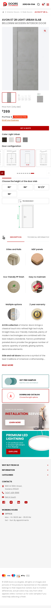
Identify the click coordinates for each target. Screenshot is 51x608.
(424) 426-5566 (29, 4)
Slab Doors (27, 12)
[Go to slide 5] (25, 173)
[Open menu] (48, 4)
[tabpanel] (25, 307)
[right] (48, 173)
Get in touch (10, 497)
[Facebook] (4, 502)
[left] (2, 173)
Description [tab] (15, 237)
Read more (7, 365)
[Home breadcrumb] (3, 12)
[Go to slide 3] (40, 97)
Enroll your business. (10, 120)
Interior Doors (13, 12)
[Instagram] (11, 502)
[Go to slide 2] (24, 97)
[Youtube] (26, 502)
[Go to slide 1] (9, 97)
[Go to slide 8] (32, 173)
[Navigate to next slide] (45, 58)
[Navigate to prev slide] (5, 58)
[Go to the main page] (10, 4)
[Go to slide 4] (23, 173)
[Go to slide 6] (27, 173)
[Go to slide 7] (29, 173)
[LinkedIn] (19, 502)
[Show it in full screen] (25, 58)
